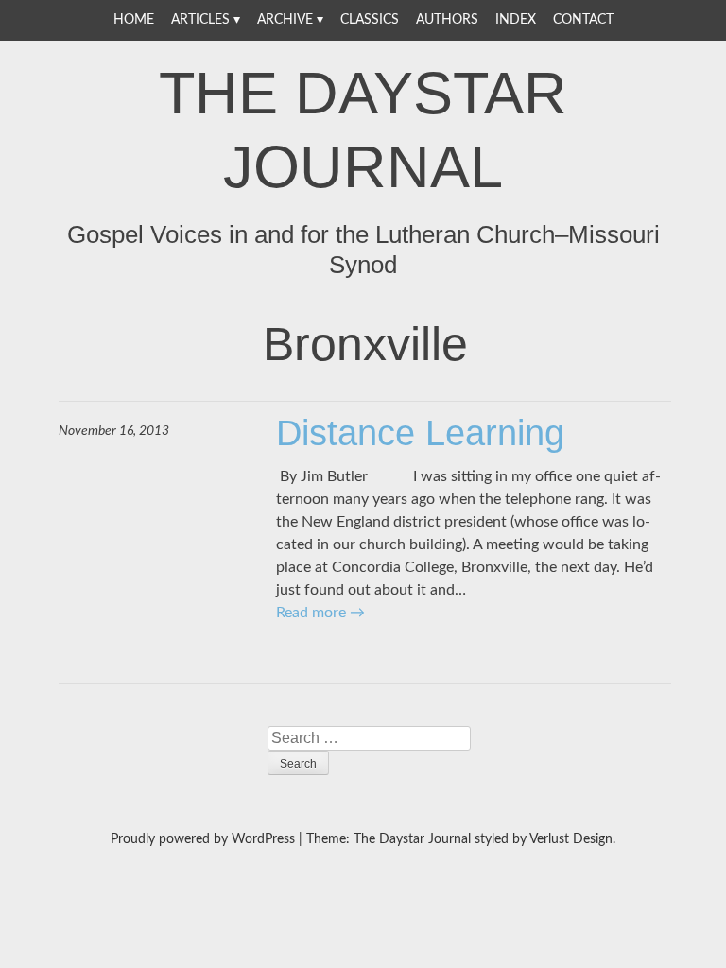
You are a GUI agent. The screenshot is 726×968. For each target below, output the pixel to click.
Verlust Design (571, 839)
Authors (447, 19)
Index (515, 19)
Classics (369, 19)
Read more (320, 612)
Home (133, 19)
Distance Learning (420, 433)
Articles (200, 19)
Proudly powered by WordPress (203, 839)
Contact (583, 19)
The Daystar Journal (363, 130)
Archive (285, 19)
